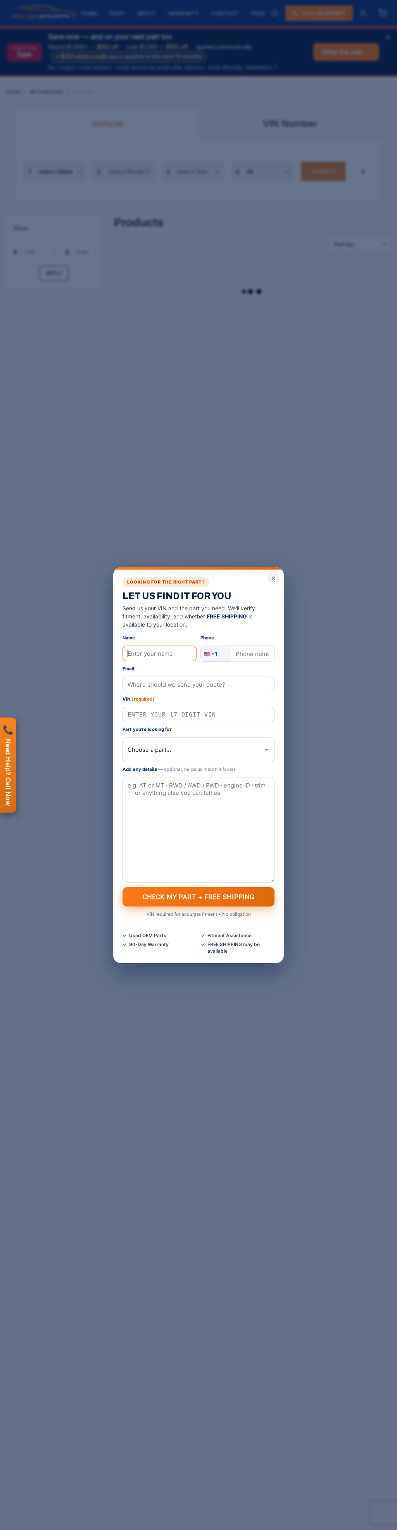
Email (129, 669)
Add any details (179, 769)
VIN (139, 699)
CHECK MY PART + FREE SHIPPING (199, 896)
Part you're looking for (147, 729)
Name (129, 638)
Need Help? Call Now (8, 765)
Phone (207, 638)
